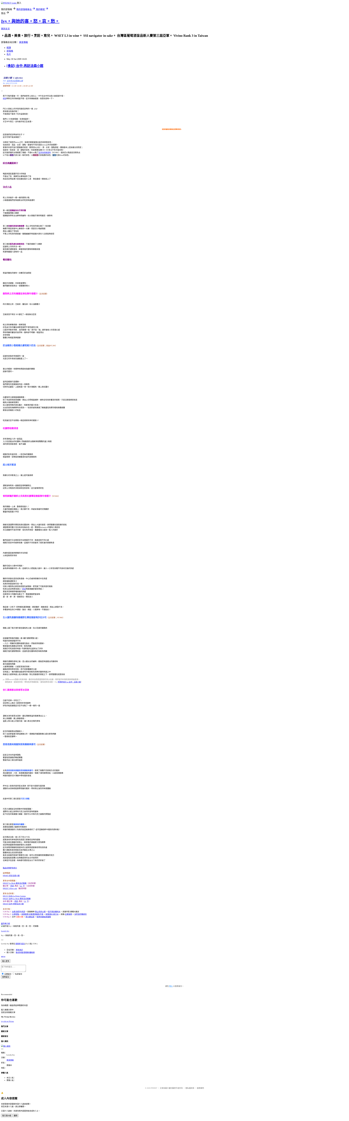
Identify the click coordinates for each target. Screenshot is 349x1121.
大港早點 (15, 914)
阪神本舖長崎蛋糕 (44, 917)
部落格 (10, 51)
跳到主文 (5, 29)
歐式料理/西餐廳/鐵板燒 (25, 952)
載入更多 (5, 961)
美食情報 (23, 42)
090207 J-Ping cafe (10, 888)
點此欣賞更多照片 (10, 868)
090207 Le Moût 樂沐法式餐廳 (14, 883)
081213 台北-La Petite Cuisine (14, 896)
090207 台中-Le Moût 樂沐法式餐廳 (17, 899)
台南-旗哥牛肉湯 (18, 912)
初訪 (4, 98)
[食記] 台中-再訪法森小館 (25, 66)
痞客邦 (18, 944)
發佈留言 (5, 977)
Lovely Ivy (5, 931)
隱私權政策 (189, 1088)
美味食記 (19, 950)
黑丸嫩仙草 (29, 917)
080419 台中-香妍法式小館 (13, 904)
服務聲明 (200, 1088)
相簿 (9, 48)
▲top (3, 956)
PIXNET (154, 1088)
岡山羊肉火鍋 (40, 912)
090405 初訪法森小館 (11, 876)
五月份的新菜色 (44, 152)
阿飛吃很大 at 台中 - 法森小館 (69, 682)
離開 (15, 1116)
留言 (23, 944)
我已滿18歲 (6, 1116)
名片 (9, 54)
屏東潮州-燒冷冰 (52, 914)
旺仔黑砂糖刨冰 (54, 912)
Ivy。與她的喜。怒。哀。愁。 (30, 21)
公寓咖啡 (68, 914)
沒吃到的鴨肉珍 (80, 914)
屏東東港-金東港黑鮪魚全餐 (32, 914)
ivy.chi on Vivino (7, 1021)
